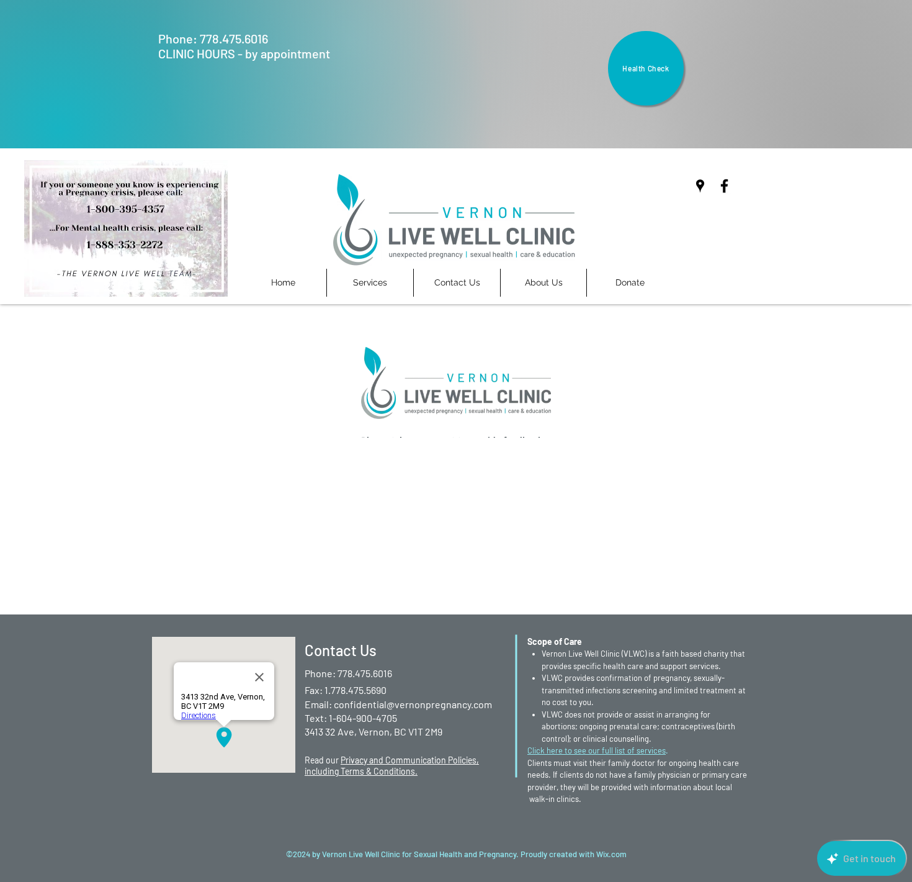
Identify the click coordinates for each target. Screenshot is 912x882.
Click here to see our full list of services (596, 750)
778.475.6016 (234, 38)
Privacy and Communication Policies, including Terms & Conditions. (392, 765)
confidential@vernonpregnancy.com (413, 704)
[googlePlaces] (700, 186)
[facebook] (724, 186)
